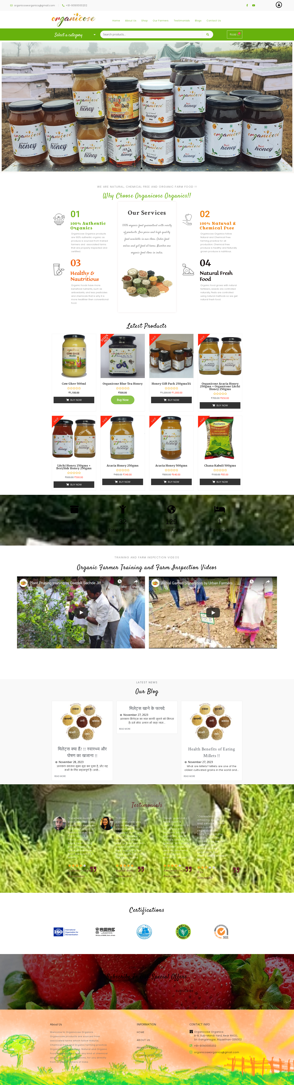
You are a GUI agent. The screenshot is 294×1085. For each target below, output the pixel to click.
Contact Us (214, 20)
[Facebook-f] (247, 5)
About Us (130, 20)
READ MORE (60, 776)
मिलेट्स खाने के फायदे (147, 708)
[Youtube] (253, 5)
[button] (137, 168)
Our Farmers (161, 20)
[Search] (207, 34)
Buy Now (76, 400)
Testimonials (182, 20)
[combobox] (74, 35)
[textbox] (74, 35)
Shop (144, 20)
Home (116, 20)
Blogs (198, 20)
